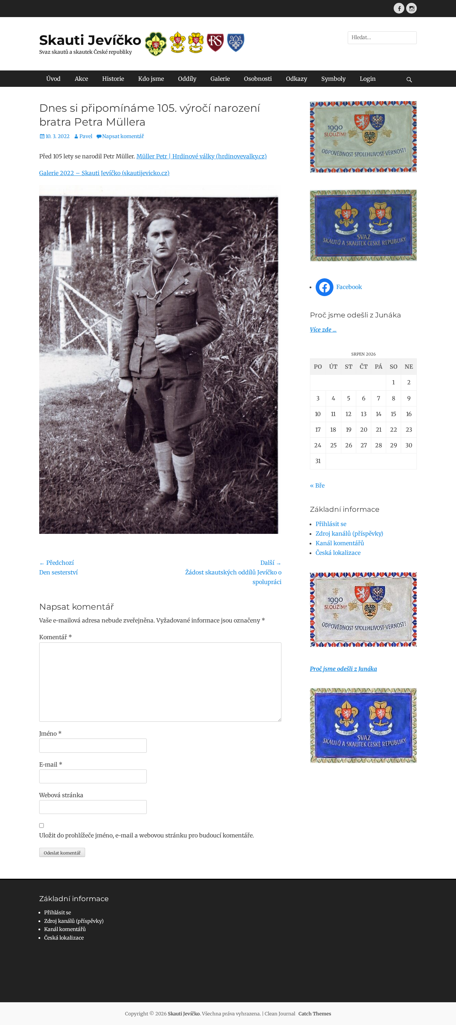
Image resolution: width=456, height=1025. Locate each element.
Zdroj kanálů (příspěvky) (349, 533)
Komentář (55, 637)
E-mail (50, 764)
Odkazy (296, 78)
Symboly (333, 78)
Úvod (53, 78)
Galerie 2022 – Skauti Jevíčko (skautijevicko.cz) (104, 173)
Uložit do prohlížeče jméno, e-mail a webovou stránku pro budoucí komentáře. (146, 835)
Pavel (85, 136)
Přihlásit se (331, 523)
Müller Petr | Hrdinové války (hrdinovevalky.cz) (201, 156)
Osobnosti (258, 78)
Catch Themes (315, 1014)
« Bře (317, 485)
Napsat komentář (123, 136)
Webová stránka (61, 795)
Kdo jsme (151, 78)
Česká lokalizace (338, 552)
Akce (81, 78)
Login (368, 78)
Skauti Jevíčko (90, 40)
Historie (113, 78)
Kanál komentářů (340, 543)
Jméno (50, 733)
